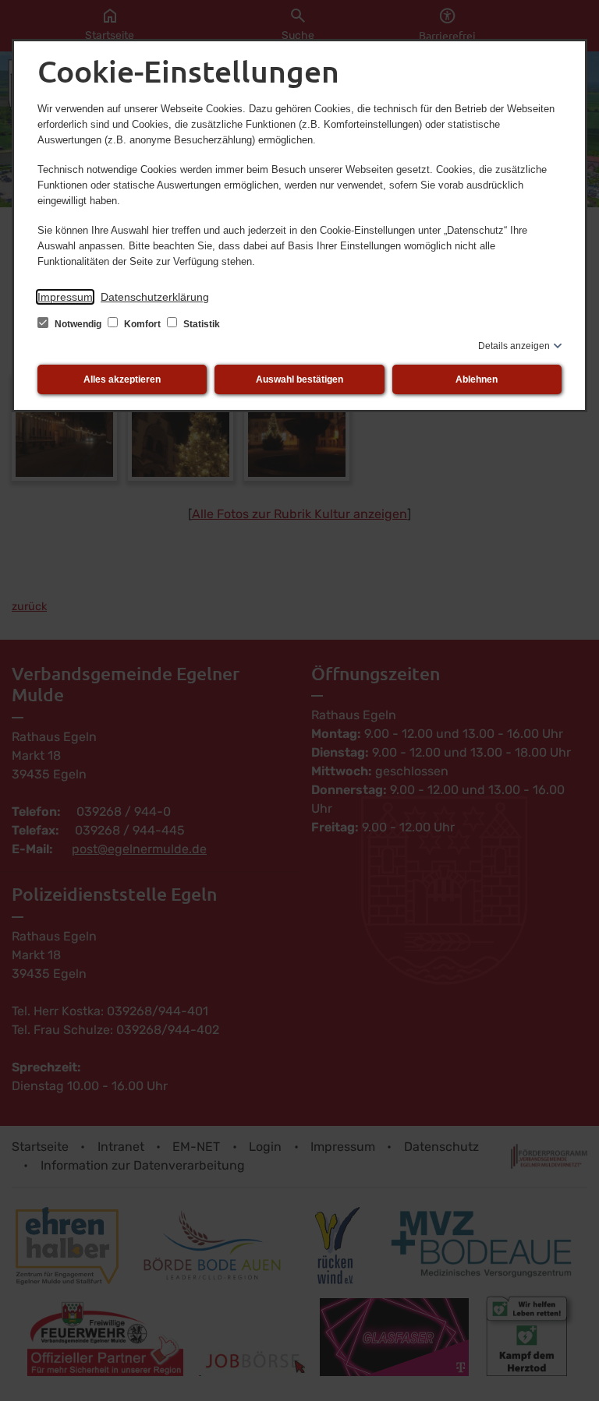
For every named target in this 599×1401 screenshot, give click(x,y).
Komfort (142, 324)
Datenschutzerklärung (155, 297)
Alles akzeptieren (122, 379)
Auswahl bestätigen (299, 379)
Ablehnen (476, 379)
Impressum (65, 297)
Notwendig (78, 324)
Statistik (200, 324)
